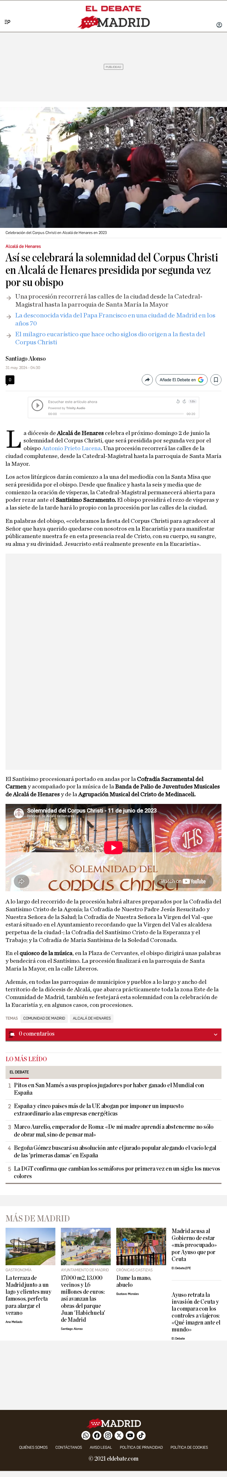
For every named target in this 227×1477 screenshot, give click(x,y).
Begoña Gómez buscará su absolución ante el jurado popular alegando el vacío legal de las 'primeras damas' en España (115, 1152)
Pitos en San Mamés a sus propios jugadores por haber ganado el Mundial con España (109, 1089)
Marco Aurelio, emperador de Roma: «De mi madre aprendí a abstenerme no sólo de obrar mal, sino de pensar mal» (113, 1131)
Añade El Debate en (178, 379)
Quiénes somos (33, 1447)
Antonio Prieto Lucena (71, 448)
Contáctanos (68, 1447)
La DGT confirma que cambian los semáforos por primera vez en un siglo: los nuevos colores (117, 1172)
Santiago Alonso (26, 358)
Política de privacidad (141, 1447)
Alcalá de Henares (92, 1018)
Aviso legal (101, 1447)
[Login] (219, 25)
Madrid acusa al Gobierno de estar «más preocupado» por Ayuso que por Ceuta (194, 1245)
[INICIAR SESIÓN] (219, 25)
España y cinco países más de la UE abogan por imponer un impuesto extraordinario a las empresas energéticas (98, 1110)
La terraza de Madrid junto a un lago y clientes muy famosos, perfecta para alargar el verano (28, 1295)
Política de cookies (189, 1447)
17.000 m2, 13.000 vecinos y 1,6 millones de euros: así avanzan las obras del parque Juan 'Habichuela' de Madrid (83, 1299)
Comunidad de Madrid (44, 1018)
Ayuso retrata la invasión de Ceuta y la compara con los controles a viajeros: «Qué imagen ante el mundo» (196, 1312)
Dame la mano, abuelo (133, 1281)
